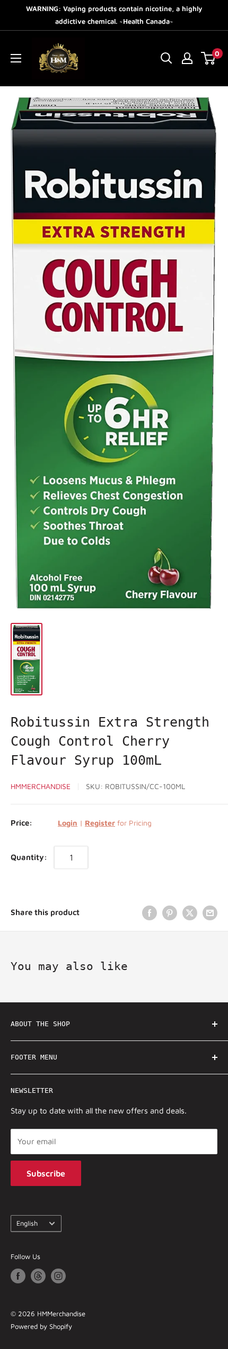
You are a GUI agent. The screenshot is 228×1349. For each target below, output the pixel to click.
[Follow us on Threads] (38, 1276)
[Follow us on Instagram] (58, 1276)
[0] (208, 58)
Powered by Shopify (41, 1326)
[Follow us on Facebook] (18, 1276)
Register (100, 822)
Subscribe (46, 1173)
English (27, 1223)
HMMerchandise (41, 786)
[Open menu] (16, 58)
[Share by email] (210, 912)
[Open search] (166, 58)
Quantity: (29, 857)
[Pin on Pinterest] (169, 912)
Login (67, 822)
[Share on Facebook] (149, 912)
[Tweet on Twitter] (189, 912)
